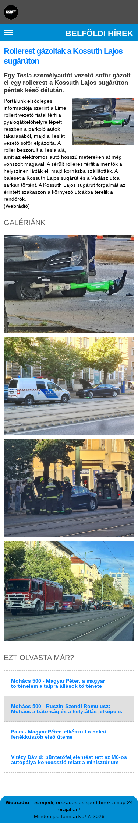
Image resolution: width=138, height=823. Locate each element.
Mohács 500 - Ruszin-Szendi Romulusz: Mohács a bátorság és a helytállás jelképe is (66, 708)
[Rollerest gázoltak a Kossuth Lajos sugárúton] (103, 121)
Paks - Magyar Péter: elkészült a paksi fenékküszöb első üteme (58, 734)
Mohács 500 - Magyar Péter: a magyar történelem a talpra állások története (58, 683)
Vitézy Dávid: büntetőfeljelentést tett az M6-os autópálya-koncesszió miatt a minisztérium (69, 759)
